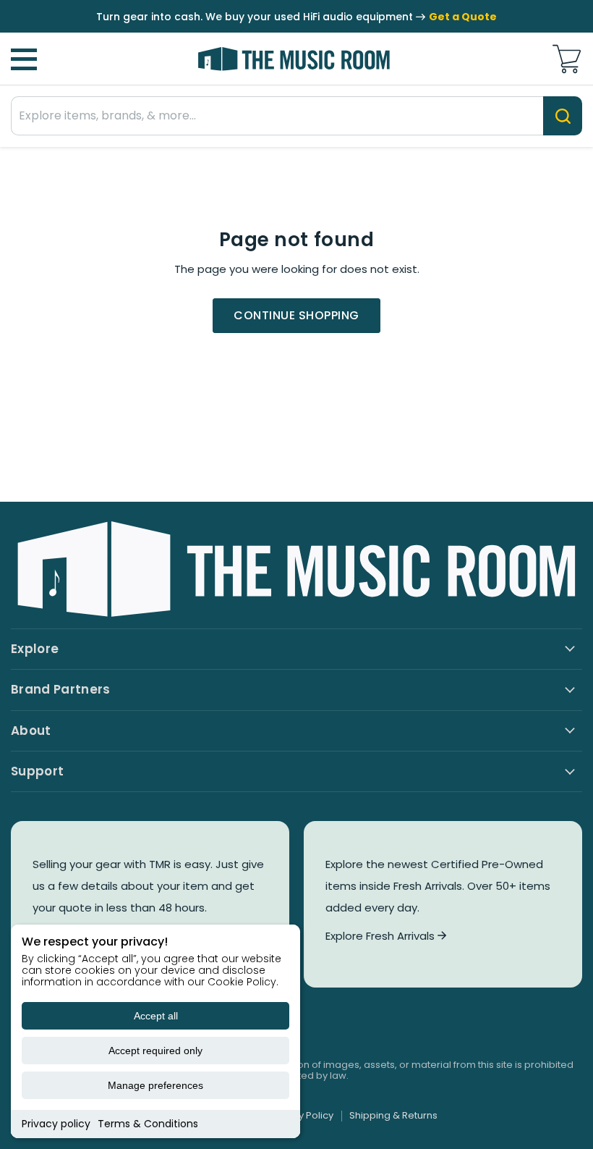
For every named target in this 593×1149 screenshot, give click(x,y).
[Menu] (24, 59)
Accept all (156, 1016)
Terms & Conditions (148, 1123)
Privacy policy (56, 1123)
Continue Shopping (296, 315)
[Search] (562, 115)
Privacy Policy (301, 1115)
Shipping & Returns (393, 1115)
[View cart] (566, 59)
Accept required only (155, 1050)
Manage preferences (155, 1085)
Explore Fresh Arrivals (381, 935)
